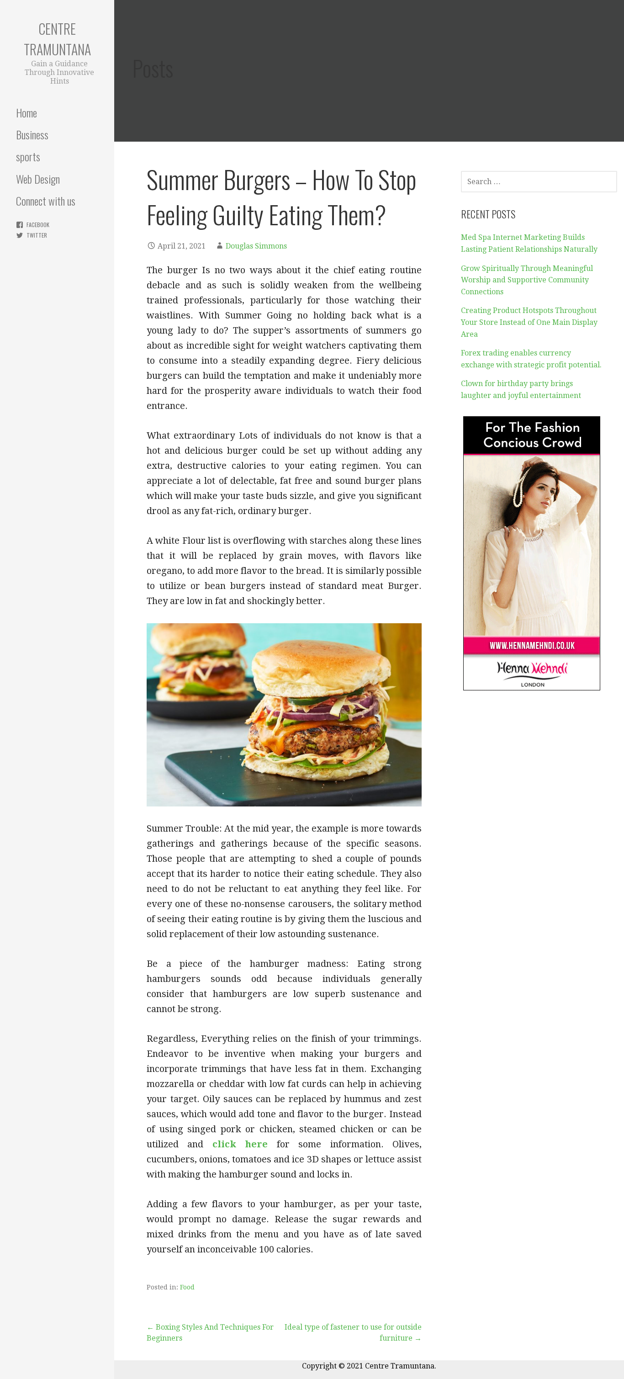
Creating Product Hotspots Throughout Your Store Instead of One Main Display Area (529, 322)
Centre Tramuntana (57, 38)
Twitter (36, 235)
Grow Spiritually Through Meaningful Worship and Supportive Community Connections (527, 280)
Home (26, 112)
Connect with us (45, 200)
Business (32, 134)
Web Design (38, 178)
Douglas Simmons (256, 246)
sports (28, 156)
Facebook (37, 224)
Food (187, 1287)
